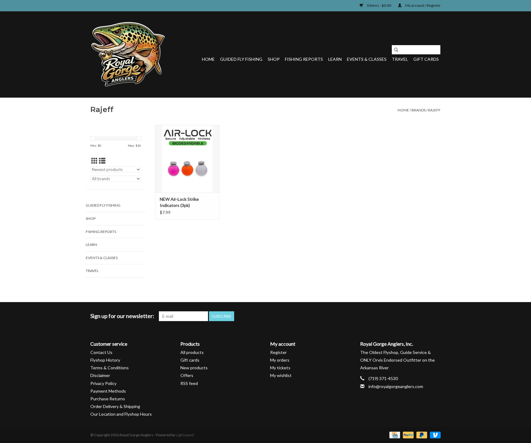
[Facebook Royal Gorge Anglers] (393, 316)
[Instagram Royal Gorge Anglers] (436, 316)
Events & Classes (367, 59)
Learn (335, 59)
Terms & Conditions (109, 367)
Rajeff (434, 110)
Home (208, 59)
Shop (274, 59)
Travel (400, 59)
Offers (186, 375)
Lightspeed (185, 435)
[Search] (396, 50)
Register (278, 352)
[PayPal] (407, 435)
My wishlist (281, 375)
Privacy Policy (103, 383)
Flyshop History (105, 360)
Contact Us (101, 352)
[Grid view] (94, 161)
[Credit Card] (393, 435)
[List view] (102, 161)
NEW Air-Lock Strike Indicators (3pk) (179, 202)
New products (194, 367)
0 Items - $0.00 (379, 5)
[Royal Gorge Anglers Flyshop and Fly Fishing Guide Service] (128, 54)
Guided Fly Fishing (241, 59)
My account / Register (423, 5)
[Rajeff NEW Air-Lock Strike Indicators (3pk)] (187, 158)
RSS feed (189, 383)
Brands (418, 110)
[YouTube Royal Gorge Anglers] (425, 316)
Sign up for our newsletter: (122, 316)
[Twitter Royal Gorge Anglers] (403, 316)
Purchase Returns (107, 398)
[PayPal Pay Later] (421, 435)
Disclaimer (100, 375)
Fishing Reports (304, 59)
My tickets (280, 367)
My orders (279, 360)
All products (192, 352)
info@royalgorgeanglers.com (395, 386)
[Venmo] (434, 435)
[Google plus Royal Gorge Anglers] (414, 316)
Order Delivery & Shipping (115, 406)
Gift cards (426, 59)
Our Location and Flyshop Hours (121, 414)
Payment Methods (108, 391)
